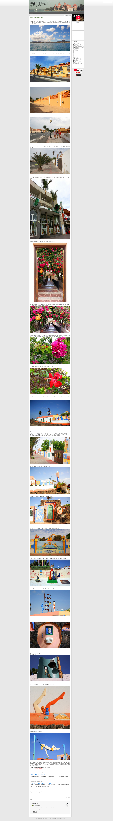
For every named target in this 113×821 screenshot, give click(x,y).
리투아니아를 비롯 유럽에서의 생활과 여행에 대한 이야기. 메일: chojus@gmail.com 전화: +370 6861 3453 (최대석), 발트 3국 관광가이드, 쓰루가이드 (48, 808)
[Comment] (31, 799)
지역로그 (38, 818)
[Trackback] (30, 799)
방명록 (41, 818)
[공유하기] (34, 792)
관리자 (43, 818)
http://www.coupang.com (35, 781)
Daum (56, 818)
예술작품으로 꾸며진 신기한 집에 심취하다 (36, 17)
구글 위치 (31, 432)
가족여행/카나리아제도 (68, 15)
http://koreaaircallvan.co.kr (36, 773)
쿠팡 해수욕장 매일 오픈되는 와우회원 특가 (41, 783)
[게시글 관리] (35, 792)
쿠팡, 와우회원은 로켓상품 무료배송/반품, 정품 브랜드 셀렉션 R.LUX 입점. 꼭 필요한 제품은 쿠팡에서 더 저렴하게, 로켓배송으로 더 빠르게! (50, 785)
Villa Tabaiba (32, 430)
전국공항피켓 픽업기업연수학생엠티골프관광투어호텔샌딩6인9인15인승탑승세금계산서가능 (49, 776)
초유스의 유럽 (35, 804)
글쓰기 (46, 818)
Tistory (63, 818)
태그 (36, 818)
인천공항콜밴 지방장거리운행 (38, 774)
